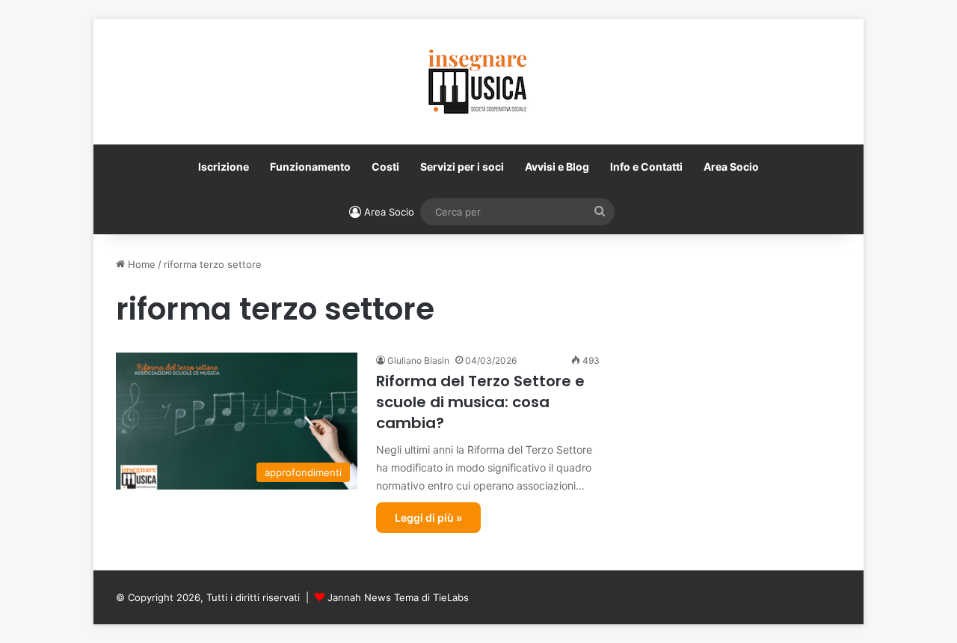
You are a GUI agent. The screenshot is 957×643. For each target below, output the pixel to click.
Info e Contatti (646, 166)
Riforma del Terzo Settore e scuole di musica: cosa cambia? (480, 402)
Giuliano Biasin (418, 360)
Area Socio (731, 166)
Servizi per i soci (462, 166)
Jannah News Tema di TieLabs (398, 597)
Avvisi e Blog (557, 166)
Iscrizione (223, 166)
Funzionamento (310, 166)
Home (140, 264)
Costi (385, 166)
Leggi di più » (428, 517)
